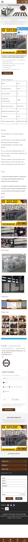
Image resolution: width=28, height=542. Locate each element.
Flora (21, 32)
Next (26, 438)
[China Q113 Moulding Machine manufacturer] (14, 438)
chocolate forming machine (7, 348)
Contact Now (7, 73)
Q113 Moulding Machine (14, 453)
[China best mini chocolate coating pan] (14, 10)
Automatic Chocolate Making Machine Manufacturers (14, 338)
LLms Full (18, 518)
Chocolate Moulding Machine (17, 18)
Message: (4, 485)
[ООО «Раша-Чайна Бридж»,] (8, 505)
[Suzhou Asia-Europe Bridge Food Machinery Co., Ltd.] (2, 2)
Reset (19, 498)
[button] (10, 15)
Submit (9, 498)
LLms (13, 518)
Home (4, 18)
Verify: (4, 494)
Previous (2, 438)
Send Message (9, 409)
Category (8, 18)
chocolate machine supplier (14, 345)
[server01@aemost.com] (2, 357)
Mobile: (4, 483)
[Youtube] (11, 505)
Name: (4, 478)
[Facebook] (14, 505)
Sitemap (9, 518)
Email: (4, 480)
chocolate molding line (20, 348)
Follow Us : (4, 505)
